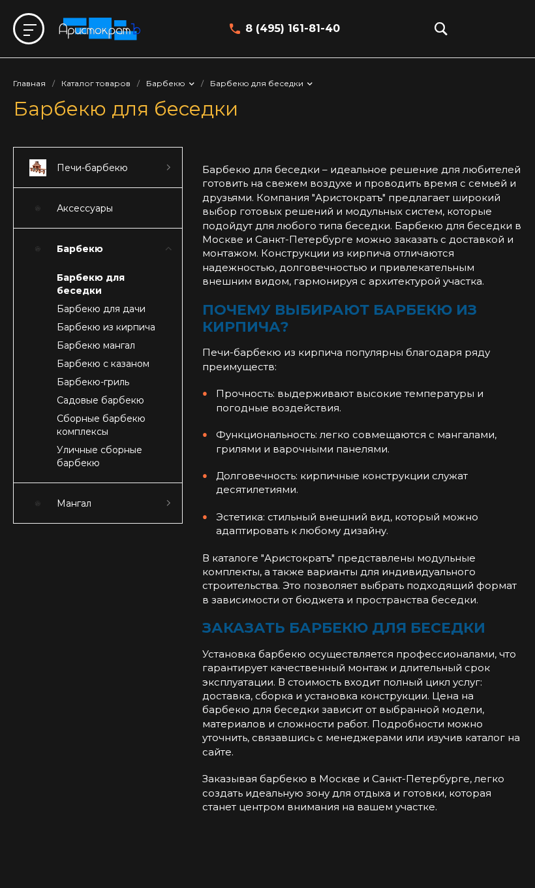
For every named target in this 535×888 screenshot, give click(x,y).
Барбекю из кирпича (106, 327)
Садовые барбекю (100, 400)
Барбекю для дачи (101, 309)
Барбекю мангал (96, 345)
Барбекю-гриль (93, 382)
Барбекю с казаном (103, 364)
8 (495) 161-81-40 (292, 28)
